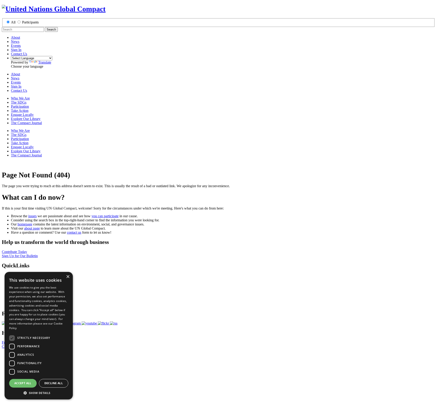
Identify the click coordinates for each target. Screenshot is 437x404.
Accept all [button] (22, 383)
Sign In (16, 50)
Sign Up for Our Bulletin (20, 256)
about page (32, 228)
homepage (25, 224)
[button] (38, 393)
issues (32, 216)
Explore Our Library (26, 119)
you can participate (105, 216)
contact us (74, 232)
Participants (30, 22)
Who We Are (20, 98)
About (15, 37)
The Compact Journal (26, 123)
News (15, 41)
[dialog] (39, 335)
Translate (44, 62)
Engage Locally (22, 115)
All (13, 22)
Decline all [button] (53, 383)
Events (16, 46)
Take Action (19, 111)
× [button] (67, 277)
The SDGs (18, 102)
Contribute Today (14, 252)
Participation (20, 106)
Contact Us (19, 54)
